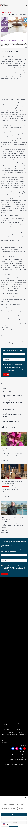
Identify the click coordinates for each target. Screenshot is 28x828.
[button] (26, 798)
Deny (14, 818)
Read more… (5, 458)
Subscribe (6, 374)
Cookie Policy (12, 826)
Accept (14, 814)
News (2, 51)
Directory (14, 754)
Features (10, 450)
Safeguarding (23, 759)
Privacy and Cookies (21, 754)
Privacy (16, 826)
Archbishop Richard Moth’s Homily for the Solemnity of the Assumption (12, 482)
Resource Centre (8, 757)
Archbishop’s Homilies (12, 485)
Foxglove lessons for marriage (8, 448)
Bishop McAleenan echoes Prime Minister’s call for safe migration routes (13, 518)
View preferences (14, 822)
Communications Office (12, 51)
